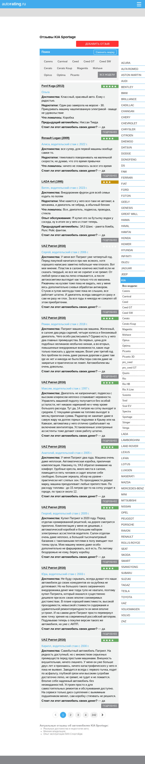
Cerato (48, 68)
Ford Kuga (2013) (53, 85)
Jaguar (126, 268)
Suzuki (126, 579)
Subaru (126, 572)
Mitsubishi (128, 500)
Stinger (126, 422)
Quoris (126, 373)
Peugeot (127, 518)
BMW (124, 93)
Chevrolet (129, 123)
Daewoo (127, 141)
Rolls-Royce (130, 542)
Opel (124, 512)
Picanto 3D (128, 356)
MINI (124, 494)
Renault (127, 536)
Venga (125, 427)
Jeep (124, 274)
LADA (124, 434)
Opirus (48, 74)
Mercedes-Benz (132, 488)
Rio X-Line (128, 389)
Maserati (127, 476)
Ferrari (127, 177)
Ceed (75, 61)
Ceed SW (105, 61)
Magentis (82, 68)
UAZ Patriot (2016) (54, 245)
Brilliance (129, 99)
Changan (127, 111)
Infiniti (126, 256)
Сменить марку (105, 52)
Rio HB (126, 384)
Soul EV (126, 406)
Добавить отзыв (97, 43)
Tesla (125, 591)
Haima (125, 219)
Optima (61, 74)
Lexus (125, 452)
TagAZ (125, 585)
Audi (124, 80)
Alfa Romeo (129, 68)
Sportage (127, 417)
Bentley (127, 87)
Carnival (62, 61)
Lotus (125, 464)
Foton (126, 195)
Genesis (127, 207)
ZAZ (123, 621)
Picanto (74, 74)
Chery (125, 117)
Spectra (126, 411)
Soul (124, 400)
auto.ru (14, 4)
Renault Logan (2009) (55, 138)
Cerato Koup (64, 68)
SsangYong (129, 566)
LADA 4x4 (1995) (52, 181)
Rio (124, 378)
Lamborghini (130, 440)
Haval (125, 225)
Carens (48, 61)
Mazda (125, 482)
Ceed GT (89, 61)
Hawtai (126, 232)
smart (125, 560)
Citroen (127, 135)
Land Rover (129, 446)
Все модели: (129, 285)
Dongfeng (129, 159)
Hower (126, 244)
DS (123, 165)
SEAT (124, 548)
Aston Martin (131, 74)
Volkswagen (130, 609)
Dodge (126, 153)
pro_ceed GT (129, 367)
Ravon (125, 530)
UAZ (123, 603)
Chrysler (128, 129)
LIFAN (125, 458)
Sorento (126, 395)
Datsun (126, 147)
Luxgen (126, 470)
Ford (125, 189)
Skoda (125, 554)
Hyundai (127, 250)
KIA (123, 280)
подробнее (110, 132)
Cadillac (127, 105)
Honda (126, 238)
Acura (125, 62)
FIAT (124, 183)
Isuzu (125, 262)
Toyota (126, 597)
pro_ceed (127, 362)
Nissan (126, 506)
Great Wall (129, 213)
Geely (125, 201)
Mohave (98, 68)
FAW (124, 171)
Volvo (125, 615)
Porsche (127, 524)
